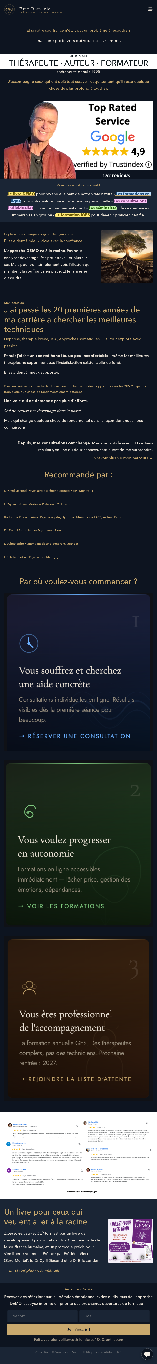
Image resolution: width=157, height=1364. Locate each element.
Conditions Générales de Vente (58, 1352)
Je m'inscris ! (78, 1330)
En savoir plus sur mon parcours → (122, 458)
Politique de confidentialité (102, 1352)
